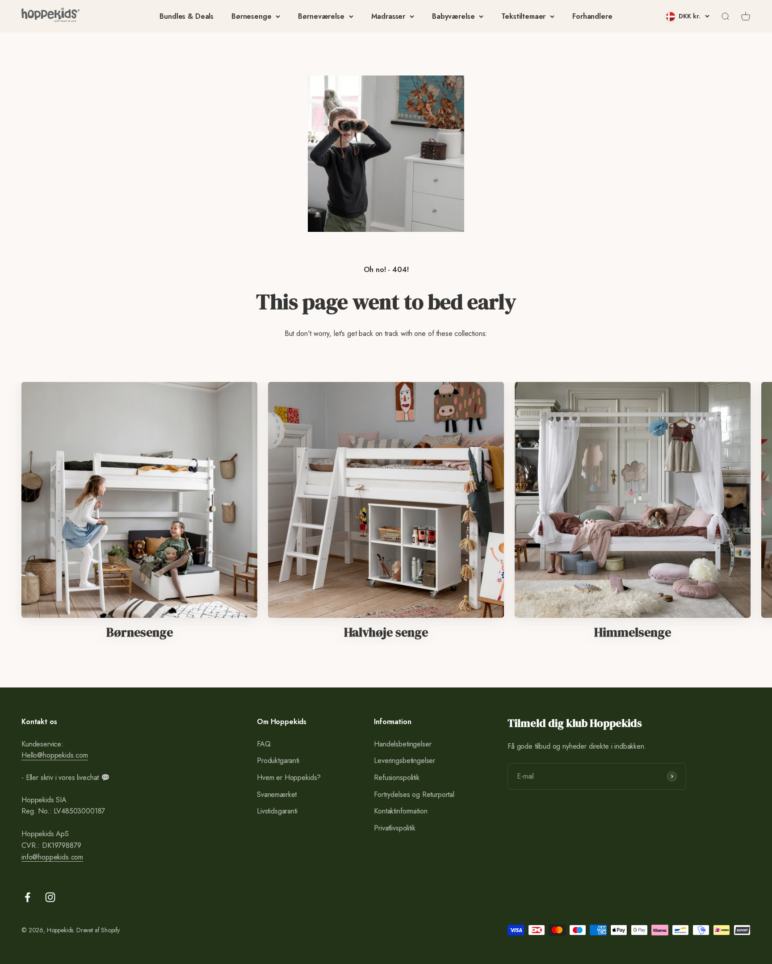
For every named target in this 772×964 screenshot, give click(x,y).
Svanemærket (277, 794)
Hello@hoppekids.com (54, 755)
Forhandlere (592, 16)
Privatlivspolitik (394, 828)
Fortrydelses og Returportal (414, 794)
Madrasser (388, 16)
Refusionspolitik (396, 777)
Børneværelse (321, 16)
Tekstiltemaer (523, 16)
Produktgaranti (278, 760)
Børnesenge (251, 16)
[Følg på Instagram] (50, 897)
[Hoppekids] (50, 16)
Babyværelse (453, 16)
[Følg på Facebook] (27, 897)
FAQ (264, 744)
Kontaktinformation (400, 811)
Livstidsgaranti (277, 811)
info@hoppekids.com (52, 857)
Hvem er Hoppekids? (289, 777)
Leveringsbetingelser (404, 760)
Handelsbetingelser (402, 744)
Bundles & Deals (186, 16)
